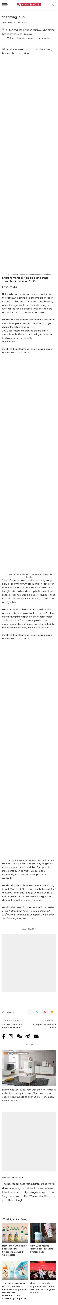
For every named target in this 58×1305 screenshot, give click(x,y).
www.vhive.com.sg (11, 1100)
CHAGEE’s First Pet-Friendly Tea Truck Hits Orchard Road (41, 1248)
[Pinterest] (45, 1012)
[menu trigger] (6, 4)
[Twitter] (37, 1012)
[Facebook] (30, 1012)
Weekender (9, 23)
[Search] (54, 4)
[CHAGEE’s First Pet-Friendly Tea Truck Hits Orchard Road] (43, 1233)
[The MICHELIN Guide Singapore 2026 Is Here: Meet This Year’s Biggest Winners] (43, 1270)
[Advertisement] (29, 963)
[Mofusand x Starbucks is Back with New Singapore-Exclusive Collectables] (15, 1233)
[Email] (52, 1012)
